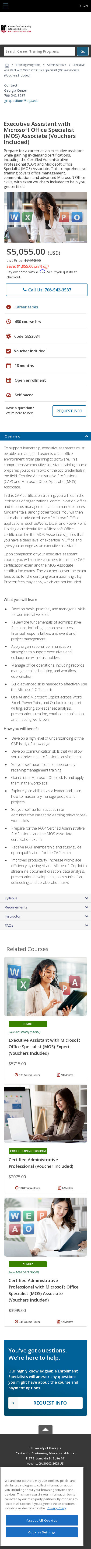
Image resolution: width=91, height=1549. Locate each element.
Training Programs (28, 65)
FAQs (9, 925)
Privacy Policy (56, 1508)
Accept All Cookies (42, 1520)
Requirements (16, 907)
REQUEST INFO (69, 411)
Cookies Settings (42, 1532)
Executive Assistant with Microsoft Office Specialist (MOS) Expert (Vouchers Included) (44, 1046)
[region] (42, 1506)
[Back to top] (45, 1448)
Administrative (56, 65)
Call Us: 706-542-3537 (46, 290)
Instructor (13, 916)
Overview (12, 436)
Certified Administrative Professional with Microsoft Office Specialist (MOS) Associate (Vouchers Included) (44, 1290)
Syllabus (11, 898)
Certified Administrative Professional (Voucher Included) (41, 1163)
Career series (26, 307)
